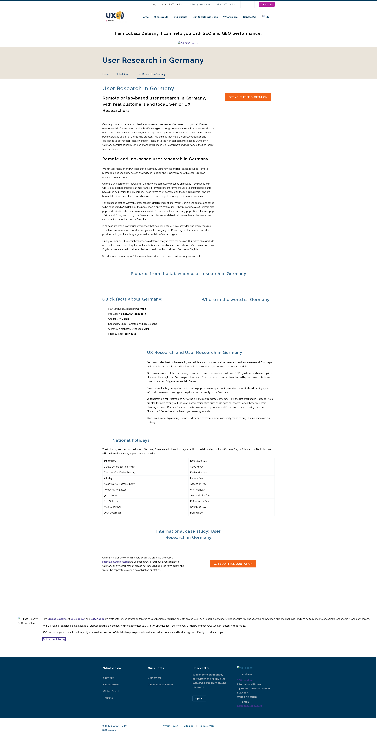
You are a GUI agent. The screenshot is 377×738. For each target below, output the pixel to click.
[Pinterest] (116, 591)
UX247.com (97, 619)
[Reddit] (133, 591)
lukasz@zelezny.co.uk (200, 4)
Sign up (199, 698)
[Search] (274, 17)
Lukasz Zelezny (57, 619)
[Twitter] (110, 591)
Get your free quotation (248, 97)
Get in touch (267, 4)
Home (145, 17)
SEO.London (244, 680)
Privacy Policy (170, 726)
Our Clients (180, 17)
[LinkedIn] (247, 4)
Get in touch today (54, 639)
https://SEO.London (225, 4)
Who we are (230, 17)
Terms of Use (207, 726)
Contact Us (249, 17)
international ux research (115, 561)
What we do (161, 17)
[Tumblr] (121, 591)
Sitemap (188, 726)
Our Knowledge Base (205, 17)
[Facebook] (105, 591)
